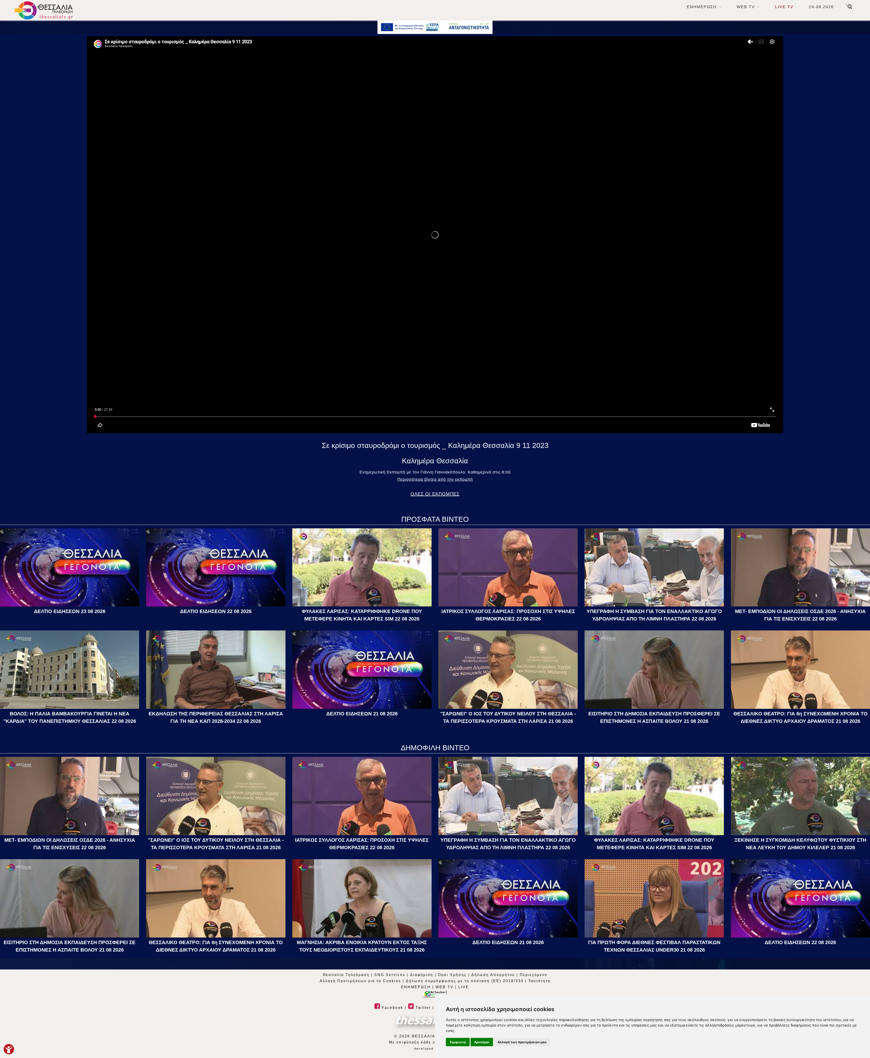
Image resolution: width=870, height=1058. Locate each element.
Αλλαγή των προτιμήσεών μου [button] (522, 1042)
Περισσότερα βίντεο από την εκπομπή (435, 479)
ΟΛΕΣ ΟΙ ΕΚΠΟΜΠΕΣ (435, 493)
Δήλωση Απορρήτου (493, 975)
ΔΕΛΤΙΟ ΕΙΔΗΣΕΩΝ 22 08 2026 (215, 611)
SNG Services (389, 975)
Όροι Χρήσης (452, 975)
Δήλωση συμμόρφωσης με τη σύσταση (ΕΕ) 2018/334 (465, 981)
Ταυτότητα (539, 981)
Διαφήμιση (421, 975)
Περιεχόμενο (533, 975)
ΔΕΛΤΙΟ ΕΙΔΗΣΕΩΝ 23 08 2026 (69, 611)
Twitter (422, 1008)
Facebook (391, 1008)
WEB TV (746, 7)
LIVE (463, 987)
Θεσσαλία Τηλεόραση (346, 975)
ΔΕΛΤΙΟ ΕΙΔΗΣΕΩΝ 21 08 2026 (362, 714)
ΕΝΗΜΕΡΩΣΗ (702, 7)
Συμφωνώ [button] (458, 1042)
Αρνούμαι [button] (481, 1042)
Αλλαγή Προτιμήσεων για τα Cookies (360, 981)
